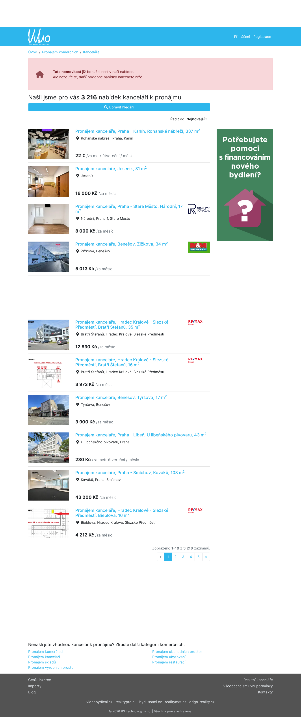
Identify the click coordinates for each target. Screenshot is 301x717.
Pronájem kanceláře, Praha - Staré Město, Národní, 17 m (129, 209)
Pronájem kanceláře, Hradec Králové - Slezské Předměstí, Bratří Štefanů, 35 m (121, 324)
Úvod (32, 52)
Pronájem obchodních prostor (177, 651)
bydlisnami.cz (150, 702)
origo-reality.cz (202, 702)
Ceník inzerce (39, 680)
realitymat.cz (175, 702)
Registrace (262, 36)
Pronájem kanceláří (44, 657)
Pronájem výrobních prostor (51, 667)
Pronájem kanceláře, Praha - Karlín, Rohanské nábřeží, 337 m (137, 131)
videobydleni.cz (99, 702)
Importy (34, 686)
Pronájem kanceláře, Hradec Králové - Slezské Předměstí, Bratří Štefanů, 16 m (121, 362)
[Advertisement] (150, 13)
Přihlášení (242, 36)
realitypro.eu (125, 702)
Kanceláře (91, 52)
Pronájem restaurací (169, 662)
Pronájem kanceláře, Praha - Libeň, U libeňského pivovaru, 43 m (140, 435)
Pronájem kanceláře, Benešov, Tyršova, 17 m (121, 397)
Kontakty (265, 692)
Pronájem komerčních (60, 52)
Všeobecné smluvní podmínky (248, 686)
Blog (32, 692)
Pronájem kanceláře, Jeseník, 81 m (111, 168)
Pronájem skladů (42, 662)
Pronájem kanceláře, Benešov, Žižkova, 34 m (121, 244)
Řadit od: (187, 119)
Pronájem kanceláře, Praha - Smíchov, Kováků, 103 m (130, 472)
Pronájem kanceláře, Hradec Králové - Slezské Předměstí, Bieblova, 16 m (121, 513)
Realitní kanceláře (258, 680)
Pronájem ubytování (169, 657)
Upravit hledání (121, 107)
